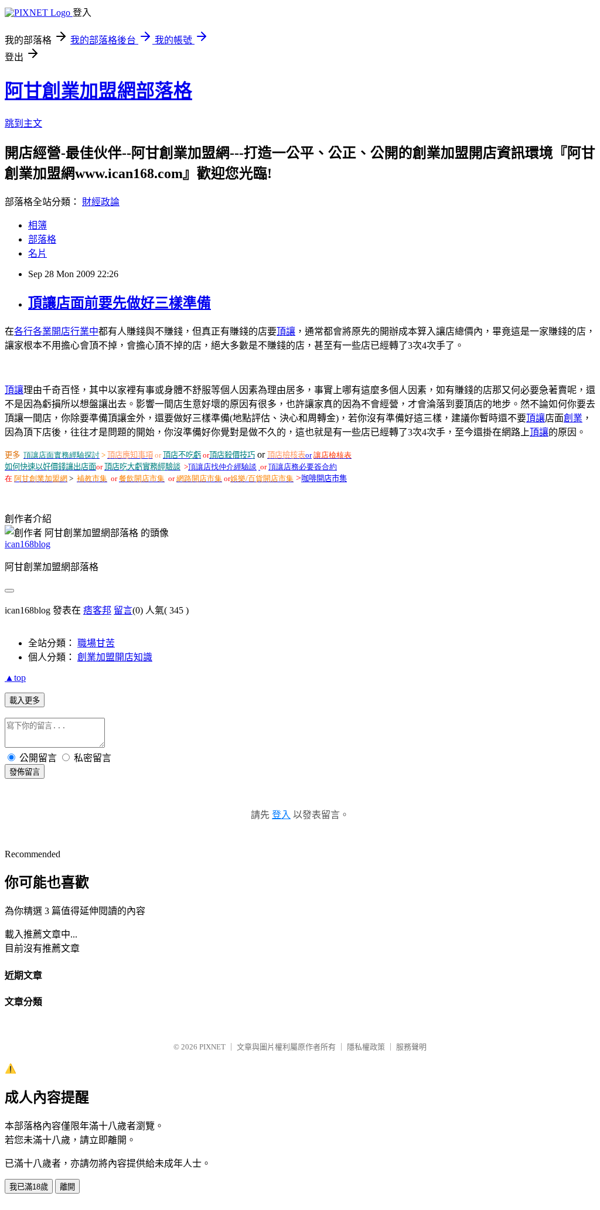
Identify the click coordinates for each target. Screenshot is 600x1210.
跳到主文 (23, 123)
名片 (37, 253)
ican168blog (27, 544)
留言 (123, 610)
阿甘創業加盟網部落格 (98, 90)
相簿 (37, 225)
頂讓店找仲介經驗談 (222, 466)
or (308, 455)
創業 (573, 418)
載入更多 (24, 700)
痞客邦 (97, 610)
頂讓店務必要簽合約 (302, 466)
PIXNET (212, 1046)
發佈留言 (24, 772)
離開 (67, 1186)
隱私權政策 (366, 1046)
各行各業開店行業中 (56, 331)
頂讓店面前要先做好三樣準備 (119, 303)
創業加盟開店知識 (114, 657)
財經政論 (101, 202)
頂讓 (286, 331)
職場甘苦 (96, 643)
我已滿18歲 (28, 1186)
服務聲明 (411, 1046)
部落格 (42, 239)
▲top (15, 678)
